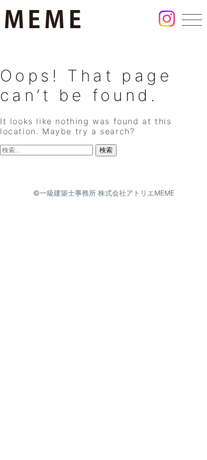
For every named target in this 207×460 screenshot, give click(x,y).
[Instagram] (167, 20)
